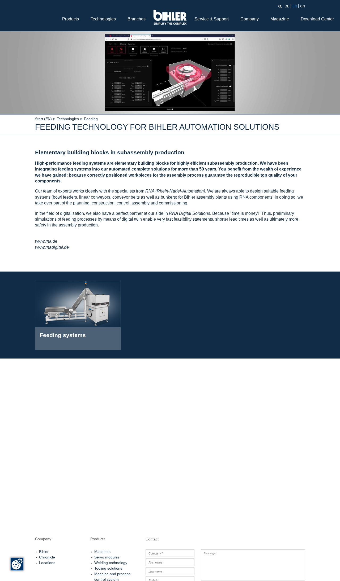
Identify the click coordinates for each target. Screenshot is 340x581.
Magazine (279, 19)
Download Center (317, 19)
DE (287, 6)
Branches (137, 19)
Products (70, 19)
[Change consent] (17, 564)
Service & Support (211, 19)
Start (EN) (43, 119)
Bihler (44, 551)
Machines (102, 551)
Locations (47, 563)
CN (302, 6)
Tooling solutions (108, 568)
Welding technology (110, 563)
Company (249, 19)
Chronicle (47, 557)
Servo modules (107, 557)
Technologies (103, 19)
